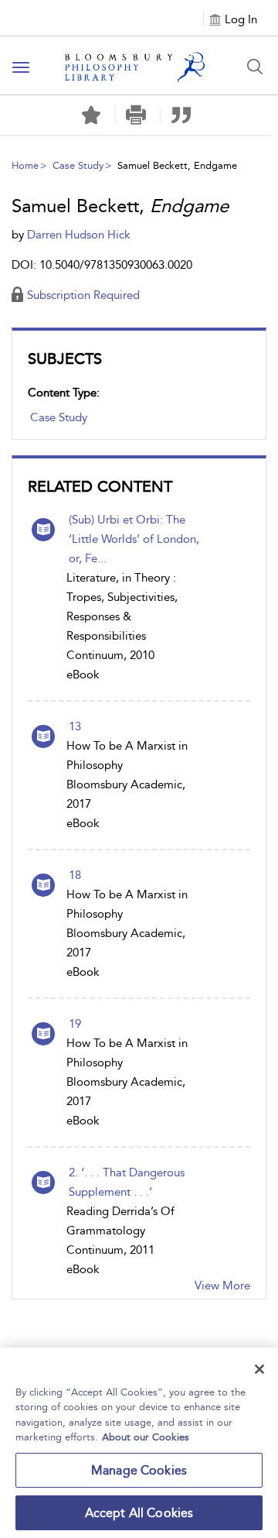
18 (75, 875)
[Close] (259, 1369)
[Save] (91, 115)
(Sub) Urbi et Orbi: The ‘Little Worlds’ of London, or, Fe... (134, 539)
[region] (139, 1442)
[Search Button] (255, 66)
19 (75, 1024)
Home (25, 165)
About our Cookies (145, 1437)
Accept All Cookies (139, 1512)
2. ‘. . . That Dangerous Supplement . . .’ (127, 1182)
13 (75, 726)
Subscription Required (83, 295)
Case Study (78, 165)
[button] (136, 115)
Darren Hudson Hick (79, 235)
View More (222, 1286)
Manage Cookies (139, 1470)
